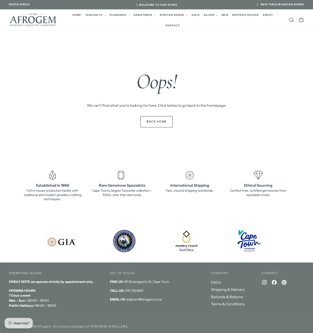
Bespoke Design (245, 15)
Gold (196, 15)
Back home (157, 121)
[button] (19, 4)
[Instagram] (264, 282)
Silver (209, 15)
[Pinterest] (284, 282)
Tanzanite (93, 15)
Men (225, 15)
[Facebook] (274, 282)
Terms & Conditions (227, 304)
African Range (172, 15)
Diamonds (118, 15)
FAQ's (216, 282)
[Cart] (301, 20)
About (268, 15)
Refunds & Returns (227, 297)
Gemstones (143, 15)
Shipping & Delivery (227, 289)
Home (76, 15)
